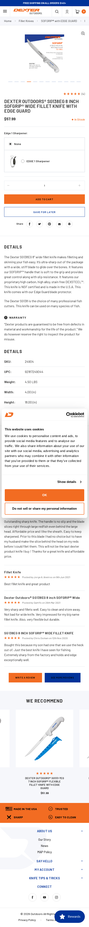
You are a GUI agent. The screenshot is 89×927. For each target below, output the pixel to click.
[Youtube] (44, 897)
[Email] (59, 224)
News (44, 846)
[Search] (57, 12)
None (17, 144)
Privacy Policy (27, 920)
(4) (83, 94)
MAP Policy (44, 852)
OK (44, 495)
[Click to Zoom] (83, 34)
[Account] (67, 12)
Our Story (44, 839)
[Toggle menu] (5, 11)
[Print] (69, 224)
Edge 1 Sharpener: (16, 133)
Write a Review (25, 677)
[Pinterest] (49, 224)
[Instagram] (56, 897)
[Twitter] (39, 224)
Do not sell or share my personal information (44, 508)
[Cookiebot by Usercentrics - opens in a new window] (66, 415)
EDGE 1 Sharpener (38, 161)
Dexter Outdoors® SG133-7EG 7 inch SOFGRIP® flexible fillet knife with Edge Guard (44, 783)
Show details (66, 482)
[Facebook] (29, 224)
